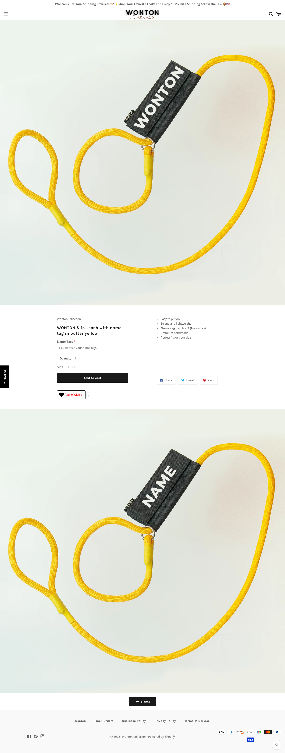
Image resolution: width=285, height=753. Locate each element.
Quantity (65, 358)
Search (80, 721)
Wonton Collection (134, 736)
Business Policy (134, 721)
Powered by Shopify (161, 736)
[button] (4, 376)
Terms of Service (197, 721)
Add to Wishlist (73, 394)
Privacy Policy (165, 721)
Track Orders (104, 721)
